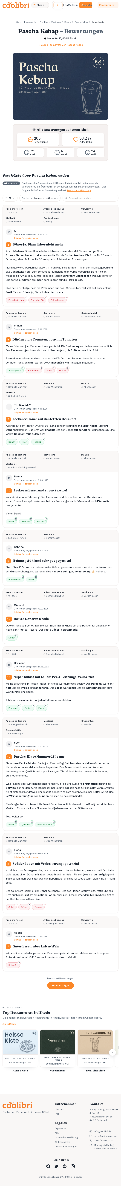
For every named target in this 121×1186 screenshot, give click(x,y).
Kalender (87, 4)
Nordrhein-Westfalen (50, 22)
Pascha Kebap (81, 22)
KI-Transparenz (63, 1142)
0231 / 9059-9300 (103, 1140)
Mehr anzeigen (60, 985)
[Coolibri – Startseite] (16, 5)
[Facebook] (48, 1166)
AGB (57, 1132)
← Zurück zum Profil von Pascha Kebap (60, 44)
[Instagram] (73, 1166)
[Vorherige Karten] (8, 1052)
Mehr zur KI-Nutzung (79, 190)
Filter (12, 198)
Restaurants (106, 4)
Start (18, 22)
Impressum (60, 1128)
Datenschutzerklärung (66, 1137)
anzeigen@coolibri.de (105, 1136)
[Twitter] (56, 1166)
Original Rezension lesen (26, 238)
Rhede (67, 22)
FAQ (57, 1114)
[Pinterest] (64, 1166)
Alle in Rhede (9, 1024)
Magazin (73, 4)
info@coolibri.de (102, 1131)
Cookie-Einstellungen (66, 1146)
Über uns (59, 1109)
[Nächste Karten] (112, 1052)
